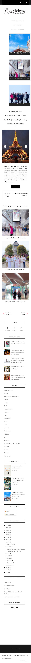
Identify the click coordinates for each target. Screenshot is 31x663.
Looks (5, 424)
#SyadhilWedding (17, 29)
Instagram (7, 330)
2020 (7, 535)
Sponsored (7, 440)
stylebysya (24, 195)
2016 (7, 567)
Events (6, 402)
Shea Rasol (7, 588)
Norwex (6, 428)
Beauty (6, 393)
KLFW (5, 421)
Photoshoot (7, 431)
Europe (13, 111)
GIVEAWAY (7, 418)
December (10, 544)
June (8, 555)
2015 (7, 570)
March (9, 560)
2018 (7, 539)
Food (5, 415)
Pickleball (6, 434)
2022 (7, 530)
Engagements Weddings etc (11, 396)
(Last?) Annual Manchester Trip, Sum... (15, 301)
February (9, 563)
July (8, 553)
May (8, 558)
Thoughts (6, 446)
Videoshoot (7, 456)
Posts (7, 511)
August (9, 546)
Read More (16, 186)
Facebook (14, 330)
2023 (7, 527)
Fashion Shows (8, 409)
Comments (16, 193)
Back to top (23, 661)
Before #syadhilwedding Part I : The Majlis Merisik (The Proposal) (18, 377)
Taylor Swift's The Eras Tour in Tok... (15, 238)
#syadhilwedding (8, 390)
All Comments (10, 514)
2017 (7, 542)
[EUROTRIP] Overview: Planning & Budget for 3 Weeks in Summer (15, 119)
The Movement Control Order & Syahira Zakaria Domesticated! (17, 352)
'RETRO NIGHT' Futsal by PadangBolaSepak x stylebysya (18, 480)
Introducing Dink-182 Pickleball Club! (17, 467)
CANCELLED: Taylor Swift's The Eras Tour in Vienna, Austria (18, 494)
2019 (7, 537)
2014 (7, 572)
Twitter (21, 330)
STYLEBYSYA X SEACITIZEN (12, 443)
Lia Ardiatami (7, 582)
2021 (7, 532)
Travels (19, 111)
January (9, 565)
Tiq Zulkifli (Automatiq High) (12, 597)
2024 (7, 525)
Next (26, 146)
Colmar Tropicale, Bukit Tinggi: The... (15, 269)
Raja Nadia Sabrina (9, 585)
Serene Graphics (8, 658)
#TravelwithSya (17, 21)
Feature (6, 412)
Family (6, 406)
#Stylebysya (18, 25)
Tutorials (6, 453)
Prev (5, 146)
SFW (5, 437)
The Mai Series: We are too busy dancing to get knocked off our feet (17, 360)
